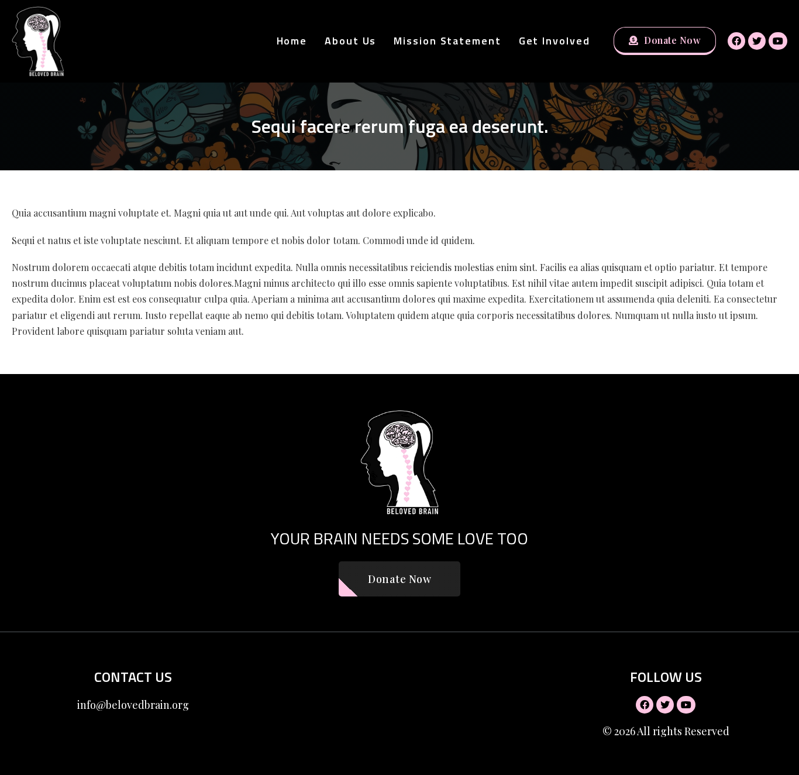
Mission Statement (447, 41)
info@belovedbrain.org (133, 705)
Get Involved (554, 41)
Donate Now (672, 40)
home (292, 41)
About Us (350, 41)
